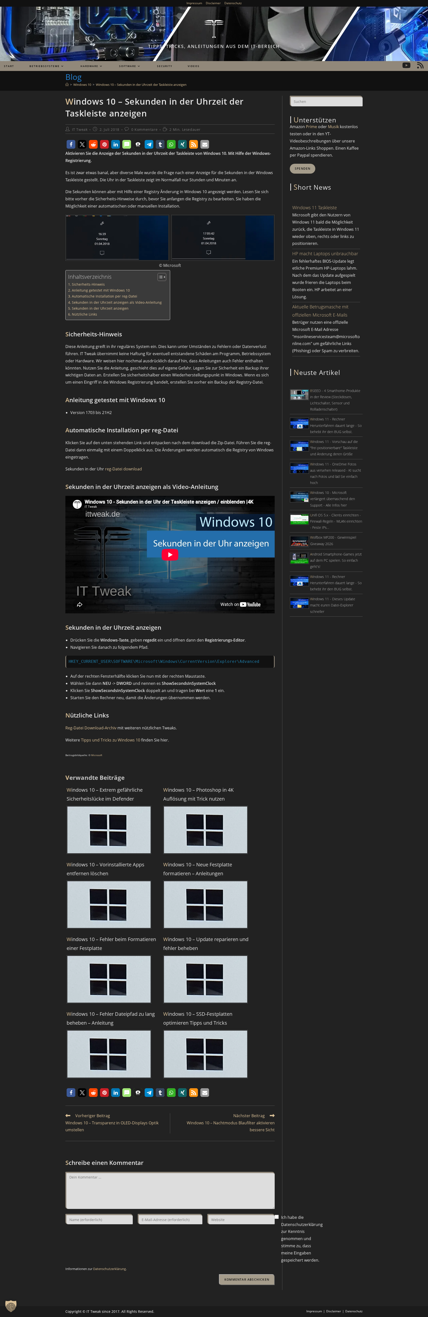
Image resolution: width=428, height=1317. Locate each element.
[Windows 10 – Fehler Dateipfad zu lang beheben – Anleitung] (109, 1053)
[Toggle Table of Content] (159, 277)
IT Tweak (80, 129)
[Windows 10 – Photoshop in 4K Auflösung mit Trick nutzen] (205, 829)
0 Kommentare (144, 129)
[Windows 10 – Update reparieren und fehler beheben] (205, 979)
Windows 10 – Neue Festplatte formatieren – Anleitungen (197, 869)
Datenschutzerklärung (109, 1269)
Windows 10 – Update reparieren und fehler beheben (205, 943)
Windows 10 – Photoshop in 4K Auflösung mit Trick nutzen (198, 794)
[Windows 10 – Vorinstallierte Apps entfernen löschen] (109, 904)
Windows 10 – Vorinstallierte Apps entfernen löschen (105, 869)
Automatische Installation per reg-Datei (104, 296)
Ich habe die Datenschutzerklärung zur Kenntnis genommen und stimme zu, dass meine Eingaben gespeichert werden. (302, 1239)
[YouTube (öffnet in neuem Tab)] (406, 65)
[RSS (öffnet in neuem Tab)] (420, 65)
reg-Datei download (123, 469)
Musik (333, 126)
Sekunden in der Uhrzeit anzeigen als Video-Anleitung (117, 302)
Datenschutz (233, 3)
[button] (71, 144)
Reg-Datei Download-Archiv (90, 728)
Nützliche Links (84, 314)
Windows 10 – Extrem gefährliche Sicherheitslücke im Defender (105, 794)
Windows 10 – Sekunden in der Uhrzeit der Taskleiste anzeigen (141, 84)
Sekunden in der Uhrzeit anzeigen (100, 308)
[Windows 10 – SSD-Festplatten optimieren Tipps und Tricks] (205, 1053)
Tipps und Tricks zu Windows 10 (110, 740)
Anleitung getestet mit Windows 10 (101, 290)
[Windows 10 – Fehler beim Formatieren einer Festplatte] (109, 979)
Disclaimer (213, 3)
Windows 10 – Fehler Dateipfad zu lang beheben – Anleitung (111, 1018)
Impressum (194, 3)
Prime (311, 126)
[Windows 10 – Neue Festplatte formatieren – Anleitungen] (205, 904)
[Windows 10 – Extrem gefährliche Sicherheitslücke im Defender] (109, 829)
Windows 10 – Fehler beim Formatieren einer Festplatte (111, 943)
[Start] (67, 84)
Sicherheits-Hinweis (88, 284)
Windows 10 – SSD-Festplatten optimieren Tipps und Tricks (197, 1018)
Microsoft (96, 755)
